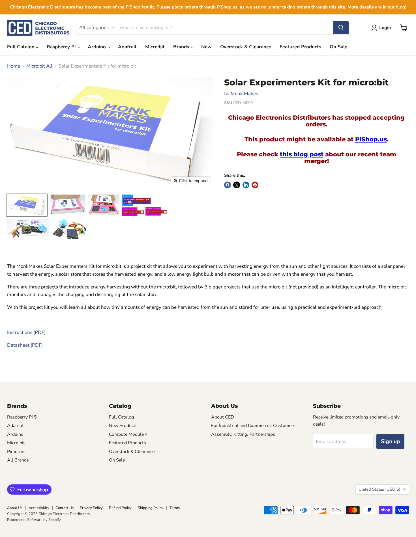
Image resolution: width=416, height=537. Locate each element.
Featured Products (300, 47)
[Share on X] (236, 185)
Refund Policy (120, 507)
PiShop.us (371, 139)
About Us (14, 507)
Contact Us (64, 507)
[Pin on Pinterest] (255, 185)
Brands (181, 47)
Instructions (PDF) (26, 332)
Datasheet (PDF (24, 345)
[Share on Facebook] (227, 185)
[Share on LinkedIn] (246, 185)
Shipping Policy (150, 507)
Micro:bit (155, 47)
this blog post (301, 154)
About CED (222, 417)
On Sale (338, 47)
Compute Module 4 (128, 434)
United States (379, 489)
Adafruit (127, 47)
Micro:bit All (39, 66)
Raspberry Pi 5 (22, 417)
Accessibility (39, 507)
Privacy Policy (91, 507)
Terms (175, 507)
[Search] (341, 27)
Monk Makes (244, 93)
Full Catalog (21, 47)
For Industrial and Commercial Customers (253, 425)
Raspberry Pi (62, 47)
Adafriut (15, 425)
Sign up (390, 441)
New (206, 47)
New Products (123, 425)
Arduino (97, 47)
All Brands (18, 460)
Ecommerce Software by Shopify (34, 519)
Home (13, 66)
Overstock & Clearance (245, 47)
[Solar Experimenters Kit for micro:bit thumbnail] (27, 205)
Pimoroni (16, 451)
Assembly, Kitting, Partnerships (243, 434)
